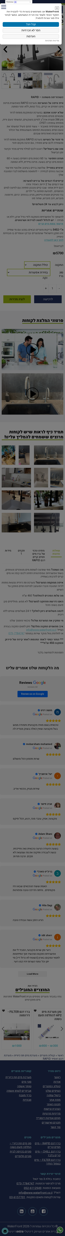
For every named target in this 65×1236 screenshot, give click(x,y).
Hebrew (10, 2)
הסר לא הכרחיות (31, 30)
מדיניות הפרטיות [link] (52, 40)
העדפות (30, 36)
